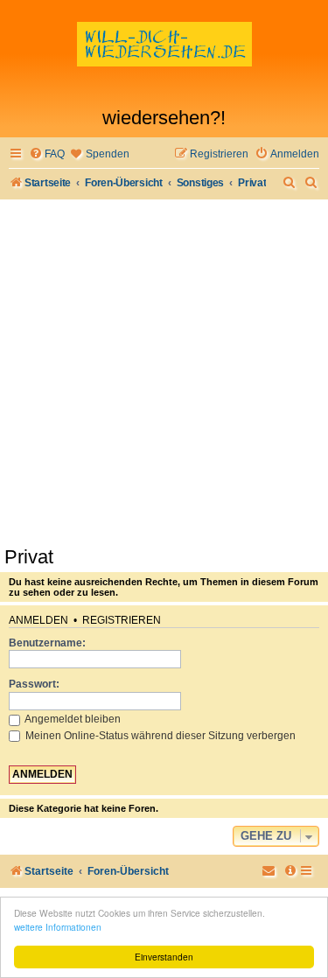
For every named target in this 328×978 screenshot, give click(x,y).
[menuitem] (47, 154)
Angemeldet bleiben (72, 719)
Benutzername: (47, 643)
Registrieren (121, 620)
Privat (28, 557)
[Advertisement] (164, 372)
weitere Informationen (57, 926)
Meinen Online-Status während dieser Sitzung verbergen (159, 736)
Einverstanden (164, 956)
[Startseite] (164, 57)
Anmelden (38, 620)
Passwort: (34, 684)
